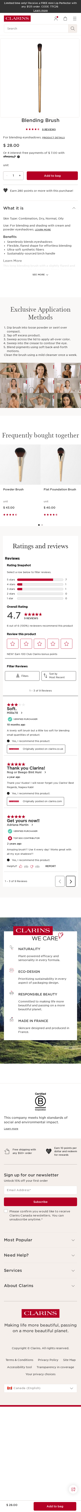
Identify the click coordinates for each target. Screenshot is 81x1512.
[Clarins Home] (17, 18)
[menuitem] (55, 18)
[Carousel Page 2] (42, 525)
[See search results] (72, 28)
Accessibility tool (19, 1384)
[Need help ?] (73, 1489)
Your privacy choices (40, 1391)
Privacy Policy (48, 1377)
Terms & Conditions (19, 1377)
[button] (40, 208)
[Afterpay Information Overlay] (18, 157)
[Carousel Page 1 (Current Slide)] (39, 525)
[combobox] (40, 1405)
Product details (53, 137)
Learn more (43, 229)
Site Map (69, 1377)
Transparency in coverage (55, 1384)
